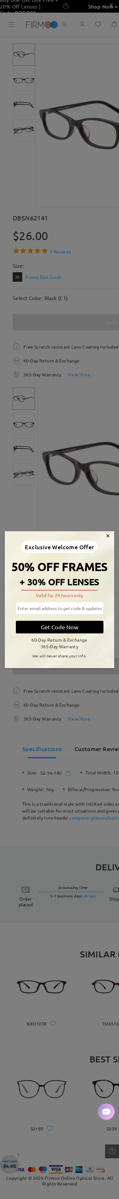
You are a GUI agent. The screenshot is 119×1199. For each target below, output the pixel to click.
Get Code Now (59, 627)
